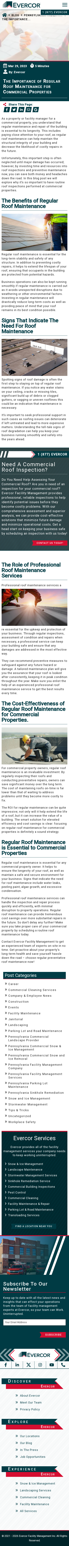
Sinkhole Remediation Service (29, 1181)
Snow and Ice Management (29, 1098)
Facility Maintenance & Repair (29, 1203)
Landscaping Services (35, 1490)
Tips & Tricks (18, 1110)
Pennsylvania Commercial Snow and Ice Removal (36, 1057)
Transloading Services (24, 1215)
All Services (28, 1511)
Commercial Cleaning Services (32, 990)
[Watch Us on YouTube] (52, 1365)
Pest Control (17, 1192)
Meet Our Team (31, 1402)
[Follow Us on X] (28, 1365)
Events (13, 1007)
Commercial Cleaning (23, 1198)
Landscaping (18, 1025)
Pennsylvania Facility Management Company (35, 1066)
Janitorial (15, 1019)
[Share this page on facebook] (7, 110)
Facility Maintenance (24, 1013)
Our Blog (26, 1443)
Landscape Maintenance (25, 1169)
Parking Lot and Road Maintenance (35, 1031)
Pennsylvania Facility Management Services (35, 1075)
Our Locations (30, 1436)
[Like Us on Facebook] (6, 1365)
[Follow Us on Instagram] (40, 1365)
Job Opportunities (33, 1456)
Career (13, 984)
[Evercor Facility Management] (22, 5)
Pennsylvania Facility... (43, 15)
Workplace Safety (22, 1122)
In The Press (29, 1450)
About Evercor (30, 1395)
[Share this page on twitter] (14, 110)
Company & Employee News (30, 995)
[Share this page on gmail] (35, 110)
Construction (18, 1001)
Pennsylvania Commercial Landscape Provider (28, 1038)
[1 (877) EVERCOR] (63, 1365)
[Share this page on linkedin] (21, 110)
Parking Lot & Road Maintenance (31, 1209)
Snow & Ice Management (25, 1164)
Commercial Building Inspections (31, 1186)
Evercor (19, 72)
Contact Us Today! (50, 543)
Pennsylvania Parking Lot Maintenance (28, 1085)
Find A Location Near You (33, 1226)
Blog (15, 15)
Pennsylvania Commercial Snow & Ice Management (34, 1047)
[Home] (4, 15)
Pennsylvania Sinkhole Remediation (36, 1092)
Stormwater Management (28, 1104)
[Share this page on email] (28, 110)
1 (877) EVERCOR (54, 12)
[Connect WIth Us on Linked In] (17, 1365)
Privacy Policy (30, 1409)
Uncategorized (19, 1116)
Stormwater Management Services (32, 1175)
